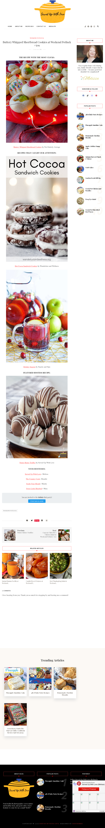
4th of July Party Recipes (93, 115)
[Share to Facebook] (27, 520)
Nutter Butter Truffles (27, 462)
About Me (18, 26)
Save (37, 520)
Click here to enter (36, 501)
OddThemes (77, 823)
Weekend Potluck (37, 38)
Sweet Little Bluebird (34, 488)
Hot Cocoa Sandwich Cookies (26, 266)
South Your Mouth (33, 483)
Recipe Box (30, 26)
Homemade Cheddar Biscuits (65, 694)
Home (10, 26)
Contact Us (41, 26)
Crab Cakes (89, 168)
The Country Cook (33, 479)
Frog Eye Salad (90, 199)
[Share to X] (31, 520)
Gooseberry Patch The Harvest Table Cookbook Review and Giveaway (15, 731)
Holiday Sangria (29, 367)
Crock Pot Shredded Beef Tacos (92, 211)
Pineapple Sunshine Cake (94, 125)
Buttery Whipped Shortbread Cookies (28, 147)
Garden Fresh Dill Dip (93, 178)
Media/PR (52, 26)
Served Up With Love (33, 474)
